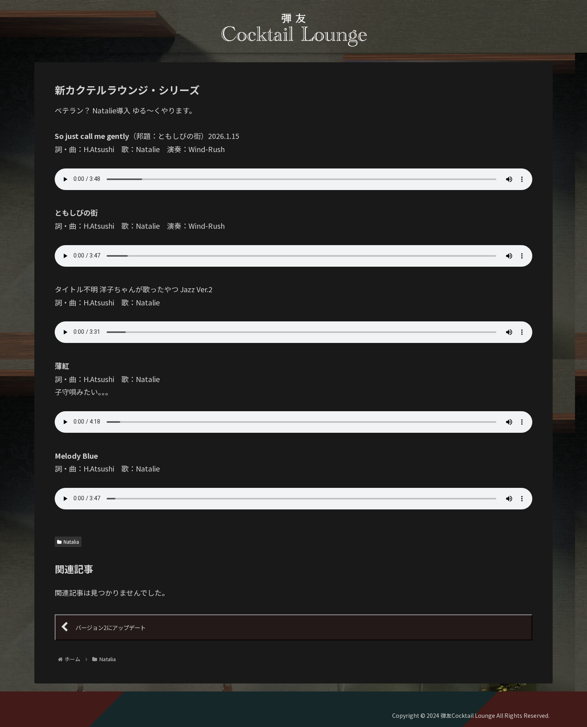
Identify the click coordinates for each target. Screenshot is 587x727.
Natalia (71, 541)
